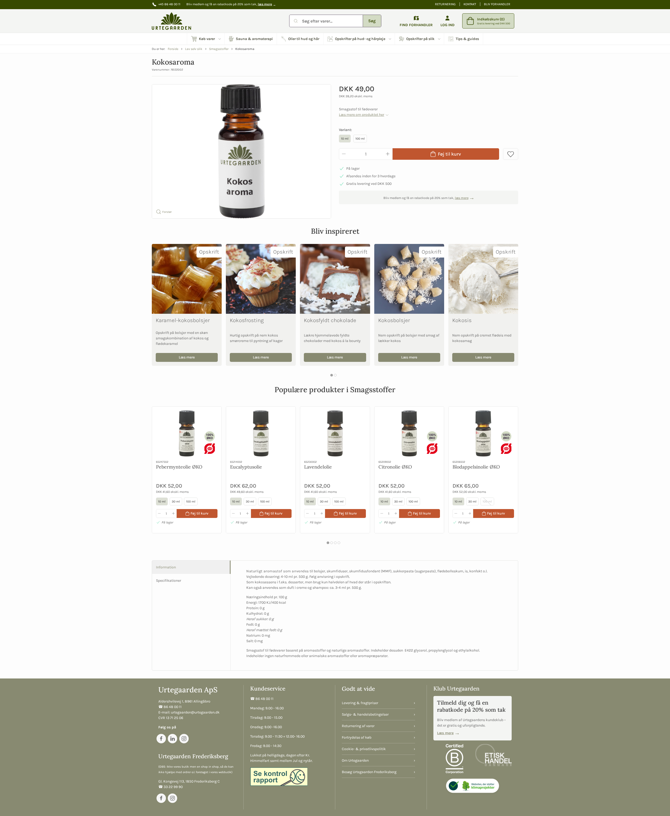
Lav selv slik (193, 49)
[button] (206, 39)
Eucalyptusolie (246, 467)
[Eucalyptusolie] (261, 433)
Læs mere (187, 357)
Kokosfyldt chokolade (330, 320)
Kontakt (470, 4)
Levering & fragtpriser (360, 703)
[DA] (171, 20)
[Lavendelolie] (335, 433)
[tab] (331, 375)
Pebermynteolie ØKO (179, 467)
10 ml (345, 138)
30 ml (176, 501)
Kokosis (462, 320)
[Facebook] (161, 738)
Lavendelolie (318, 467)
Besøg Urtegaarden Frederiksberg (369, 772)
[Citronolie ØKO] (409, 433)
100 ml (360, 138)
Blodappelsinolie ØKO (476, 467)
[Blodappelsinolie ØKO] (483, 433)
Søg (372, 20)
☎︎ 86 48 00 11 (170, 707)
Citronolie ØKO (395, 467)
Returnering (445, 4)
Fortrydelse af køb (356, 737)
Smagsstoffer (218, 49)
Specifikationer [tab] (168, 580)
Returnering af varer (358, 726)
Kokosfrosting (247, 320)
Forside (173, 49)
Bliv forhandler (497, 4)
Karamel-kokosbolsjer (183, 320)
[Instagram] (184, 738)
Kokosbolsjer (394, 320)
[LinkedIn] (172, 738)
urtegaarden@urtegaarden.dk (195, 712)
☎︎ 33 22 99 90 (170, 787)
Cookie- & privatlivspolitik (364, 749)
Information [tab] (166, 567)
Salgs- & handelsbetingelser (365, 714)
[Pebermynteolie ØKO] (186, 433)
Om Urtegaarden (355, 760)
